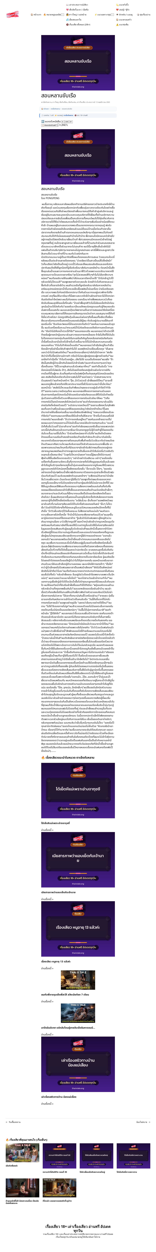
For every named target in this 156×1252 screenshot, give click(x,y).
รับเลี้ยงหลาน (14, 1122)
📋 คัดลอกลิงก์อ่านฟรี (49, 125)
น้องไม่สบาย (141, 1122)
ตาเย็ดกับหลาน (46, 102)
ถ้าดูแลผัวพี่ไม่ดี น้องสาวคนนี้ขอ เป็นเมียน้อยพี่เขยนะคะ (22, 1202)
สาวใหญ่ (55, 102)
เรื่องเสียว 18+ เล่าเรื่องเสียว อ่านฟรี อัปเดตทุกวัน (78, 1228)
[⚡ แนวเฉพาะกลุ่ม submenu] (112, 14)
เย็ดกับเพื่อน (63, 102)
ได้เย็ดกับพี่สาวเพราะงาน (127, 1172)
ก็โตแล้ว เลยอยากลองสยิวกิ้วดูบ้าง (57, 1201)
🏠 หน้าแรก (45, 109)
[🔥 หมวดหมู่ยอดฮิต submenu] (62, 14)
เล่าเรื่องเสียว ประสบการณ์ (86, 102)
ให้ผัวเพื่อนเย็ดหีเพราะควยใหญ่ (92, 1172)
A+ (71, 122)
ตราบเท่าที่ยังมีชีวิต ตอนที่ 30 (55, 1172)
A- (62, 122)
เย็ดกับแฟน (72, 102)
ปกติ (66, 122)
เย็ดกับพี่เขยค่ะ (12, 1166)
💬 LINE (61, 125)
